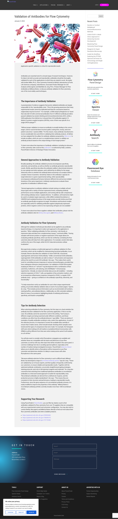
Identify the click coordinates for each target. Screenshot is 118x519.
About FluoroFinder (67, 491)
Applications (44, 5)
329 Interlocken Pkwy (18, 457)
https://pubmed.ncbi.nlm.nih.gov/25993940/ (36, 415)
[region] (21, 507)
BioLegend (47, 213)
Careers (64, 496)
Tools (34, 5)
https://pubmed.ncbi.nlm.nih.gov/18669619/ (36, 417)
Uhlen (66, 136)
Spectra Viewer (67, 347)
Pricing (53, 5)
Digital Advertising (91, 493)
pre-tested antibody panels (50, 360)
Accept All (31, 512)
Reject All (21, 512)
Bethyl (41, 213)
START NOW (95, 93)
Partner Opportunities (92, 491)
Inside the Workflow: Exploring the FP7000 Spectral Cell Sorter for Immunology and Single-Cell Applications (95, 58)
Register (104, 4)
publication (47, 147)
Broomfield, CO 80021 (19, 459)
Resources (60, 5)
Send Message (60, 474)
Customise (10, 512)
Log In (96, 4)
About (68, 5)
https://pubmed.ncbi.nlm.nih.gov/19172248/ (36, 420)
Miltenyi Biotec (58, 213)
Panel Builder (38, 403)
